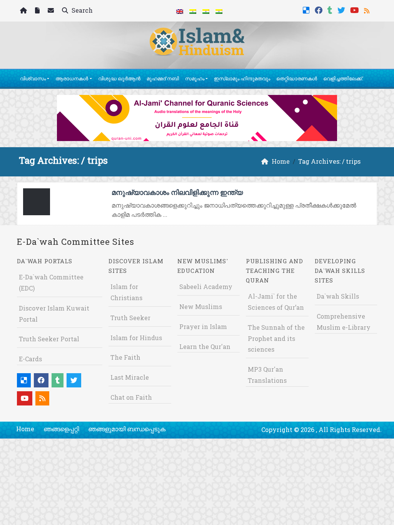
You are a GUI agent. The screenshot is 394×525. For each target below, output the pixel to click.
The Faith (125, 357)
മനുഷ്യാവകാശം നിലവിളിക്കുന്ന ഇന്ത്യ (177, 192)
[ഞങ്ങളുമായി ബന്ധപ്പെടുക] (52, 10)
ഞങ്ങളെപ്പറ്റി (61, 429)
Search (81, 10)
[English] (179, 10)
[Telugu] (205, 10)
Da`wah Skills (338, 296)
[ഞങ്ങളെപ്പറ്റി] (38, 10)
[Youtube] (355, 9)
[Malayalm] (192, 10)
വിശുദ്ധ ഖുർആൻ (119, 78)
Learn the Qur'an (204, 346)
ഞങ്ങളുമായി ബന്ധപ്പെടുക (126, 429)
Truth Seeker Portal (49, 339)
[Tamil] (218, 10)
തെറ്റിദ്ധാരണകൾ (296, 78)
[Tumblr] (330, 9)
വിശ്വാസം (33, 78)
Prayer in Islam (203, 326)
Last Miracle (129, 377)
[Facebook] (319, 9)
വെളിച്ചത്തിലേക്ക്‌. (343, 78)
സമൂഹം (194, 78)
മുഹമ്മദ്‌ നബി (163, 78)
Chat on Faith (131, 397)
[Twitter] (342, 9)
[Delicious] (307, 9)
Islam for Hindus (136, 338)
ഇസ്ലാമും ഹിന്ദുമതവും (242, 78)
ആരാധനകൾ (71, 78)
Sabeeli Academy (205, 286)
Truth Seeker (130, 318)
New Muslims (200, 306)
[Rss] (367, 9)
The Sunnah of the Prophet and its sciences (276, 338)
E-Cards (30, 359)
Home (25, 429)
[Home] (24, 10)
